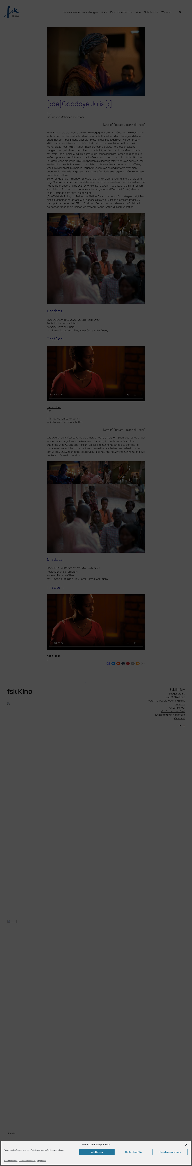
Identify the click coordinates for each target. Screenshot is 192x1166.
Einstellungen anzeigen (170, 1152)
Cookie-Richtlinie (10, 1160)
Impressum (41, 1160)
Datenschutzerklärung (27, 1160)
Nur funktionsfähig (133, 1152)
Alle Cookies (97, 1152)
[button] (186, 1144)
